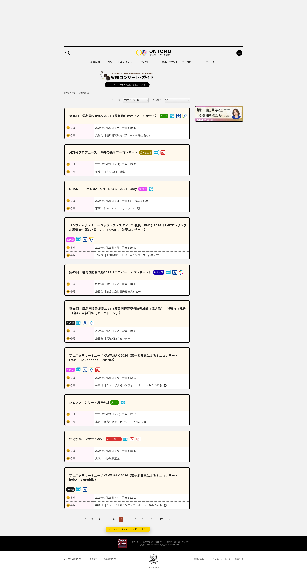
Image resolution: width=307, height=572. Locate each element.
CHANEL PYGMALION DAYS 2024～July (103, 189)
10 (143, 519)
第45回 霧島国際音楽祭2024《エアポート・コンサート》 (110, 272)
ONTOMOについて (72, 559)
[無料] (172, 116)
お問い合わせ (200, 559)
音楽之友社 (93, 559)
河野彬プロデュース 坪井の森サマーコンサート (103, 152)
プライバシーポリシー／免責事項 (227, 559)
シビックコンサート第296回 (89, 402)
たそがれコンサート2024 (87, 439)
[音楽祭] (184, 116)
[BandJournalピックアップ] (162, 152)
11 (152, 519)
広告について (110, 559)
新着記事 (95, 62)
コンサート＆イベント (119, 62)
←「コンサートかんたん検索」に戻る (127, 84)
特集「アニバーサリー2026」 (178, 62)
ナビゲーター (209, 62)
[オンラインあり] (138, 439)
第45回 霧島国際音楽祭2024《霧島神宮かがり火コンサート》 (113, 116)
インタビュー (147, 62)
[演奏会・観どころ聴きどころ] (178, 116)
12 (161, 519)
